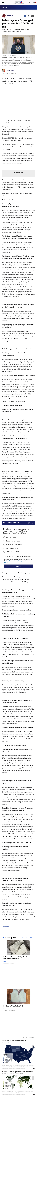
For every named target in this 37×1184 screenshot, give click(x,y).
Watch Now (32, 2)
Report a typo (6, 926)
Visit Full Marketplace (28, 937)
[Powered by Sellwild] (31, 1037)
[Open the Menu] (2, 2)
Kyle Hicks (11, 70)
